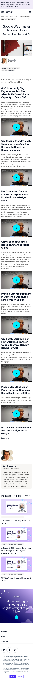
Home (2, 16)
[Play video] (16, 127)
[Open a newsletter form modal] (16, 617)
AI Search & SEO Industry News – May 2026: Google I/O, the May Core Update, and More (16, 550)
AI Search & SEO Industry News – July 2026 (15, 522)
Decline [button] (20, 676)
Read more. (14, 6)
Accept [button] (12, 676)
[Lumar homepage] (7, 12)
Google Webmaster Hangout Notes (10, 68)
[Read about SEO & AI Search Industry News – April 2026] (16, 564)
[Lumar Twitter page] (4, 650)
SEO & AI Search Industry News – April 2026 (16, 579)
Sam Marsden (12, 60)
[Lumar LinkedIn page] (15, 650)
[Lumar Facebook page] (9, 650)
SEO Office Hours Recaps (8, 70)
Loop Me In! (5, 438)
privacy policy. (10, 666)
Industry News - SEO (11, 17)
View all (27, 496)
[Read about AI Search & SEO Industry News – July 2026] (16, 507)
